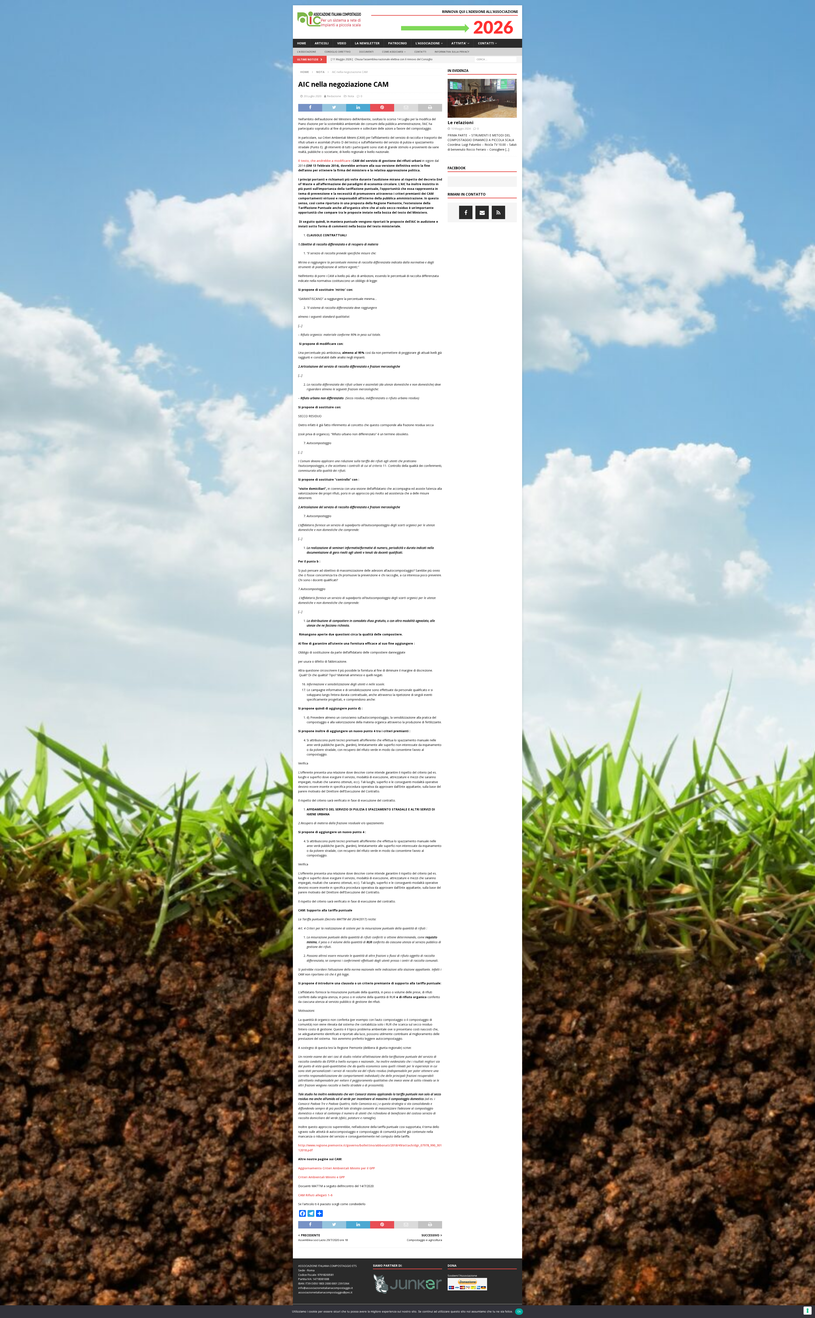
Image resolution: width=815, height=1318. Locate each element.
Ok (519, 1311)
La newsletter (367, 43)
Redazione (334, 96)
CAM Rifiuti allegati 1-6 (315, 1195)
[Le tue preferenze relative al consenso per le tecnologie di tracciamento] (808, 1311)
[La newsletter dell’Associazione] (498, 212)
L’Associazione (306, 51)
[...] (507, 149)
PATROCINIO (397, 43)
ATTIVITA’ (458, 43)
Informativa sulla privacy (452, 51)
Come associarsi (392, 51)
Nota (351, 96)
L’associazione (428, 43)
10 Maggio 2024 (461, 128)
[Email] (482, 212)
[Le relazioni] (482, 98)
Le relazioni (461, 122)
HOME (301, 43)
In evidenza (458, 70)
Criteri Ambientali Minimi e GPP (321, 1177)
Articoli (322, 43)
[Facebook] (465, 212)
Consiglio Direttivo (338, 51)
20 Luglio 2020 (312, 96)
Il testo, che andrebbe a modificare (324, 161)
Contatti (486, 43)
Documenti (366, 51)
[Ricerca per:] (495, 59)
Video (341, 43)
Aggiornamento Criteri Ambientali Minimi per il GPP (336, 1168)
